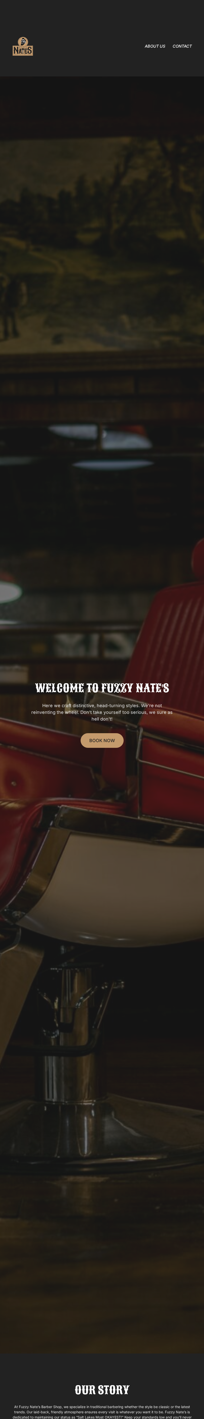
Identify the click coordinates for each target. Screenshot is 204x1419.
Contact (182, 46)
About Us (155, 46)
